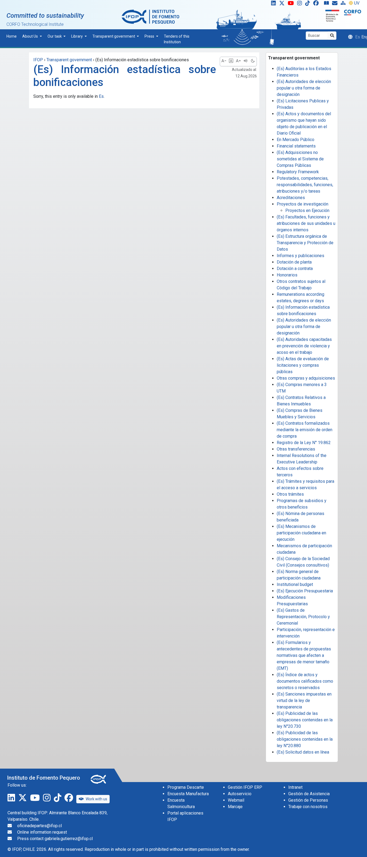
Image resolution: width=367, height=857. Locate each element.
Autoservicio (239, 793)
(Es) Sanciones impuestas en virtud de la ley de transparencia (304, 701)
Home (11, 36)
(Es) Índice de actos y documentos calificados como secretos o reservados (305, 681)
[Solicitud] (336, 4)
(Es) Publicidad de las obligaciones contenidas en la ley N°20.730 (305, 720)
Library (77, 36)
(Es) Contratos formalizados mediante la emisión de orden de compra (304, 430)
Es (101, 96)
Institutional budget (295, 584)
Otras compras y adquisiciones (306, 378)
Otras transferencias (296, 449)
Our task (55, 36)
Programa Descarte (185, 787)
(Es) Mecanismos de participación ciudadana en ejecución (301, 533)
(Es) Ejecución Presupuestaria (305, 590)
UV (356, 3)
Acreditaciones (291, 197)
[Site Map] (344, 4)
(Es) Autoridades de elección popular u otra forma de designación (304, 88)
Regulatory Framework (298, 171)
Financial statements (296, 146)
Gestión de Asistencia (309, 793)
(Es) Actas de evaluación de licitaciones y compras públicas (303, 365)
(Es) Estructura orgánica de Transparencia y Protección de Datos (305, 243)
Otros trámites (290, 494)
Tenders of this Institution (176, 39)
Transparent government (114, 36)
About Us (30, 36)
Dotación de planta (294, 262)
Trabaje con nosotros (308, 806)
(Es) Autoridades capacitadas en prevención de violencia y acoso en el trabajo (304, 346)
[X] (283, 4)
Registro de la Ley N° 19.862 (304, 442)
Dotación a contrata (295, 268)
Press (150, 36)
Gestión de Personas (308, 800)
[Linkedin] (272, 4)
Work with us (96, 799)
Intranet (295, 787)
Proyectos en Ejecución (307, 210)
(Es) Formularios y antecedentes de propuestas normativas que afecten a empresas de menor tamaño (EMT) (304, 655)
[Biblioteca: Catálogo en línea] (327, 4)
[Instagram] (300, 4)
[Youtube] (292, 4)
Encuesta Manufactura (188, 793)
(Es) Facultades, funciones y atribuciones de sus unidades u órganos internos (306, 223)
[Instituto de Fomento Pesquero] (150, 16)
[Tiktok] (308, 4)
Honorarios (287, 275)
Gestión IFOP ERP (245, 787)
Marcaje (235, 806)
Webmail (236, 800)
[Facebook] (318, 4)
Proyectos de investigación (302, 204)
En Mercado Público (295, 139)
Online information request (42, 832)
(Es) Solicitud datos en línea (303, 752)
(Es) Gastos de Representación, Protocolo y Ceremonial (303, 617)
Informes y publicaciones (300, 255)
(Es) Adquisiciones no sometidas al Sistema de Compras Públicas (300, 159)
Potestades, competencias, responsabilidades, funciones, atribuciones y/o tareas (305, 185)
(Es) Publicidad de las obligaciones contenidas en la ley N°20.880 (305, 739)
